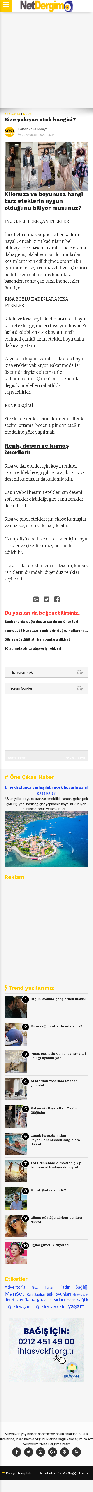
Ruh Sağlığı (36, 1294)
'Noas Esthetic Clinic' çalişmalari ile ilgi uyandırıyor (58, 1056)
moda (27, 114)
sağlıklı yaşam (18, 1306)
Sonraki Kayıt (75, 758)
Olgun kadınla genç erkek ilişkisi (58, 999)
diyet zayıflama (20, 1299)
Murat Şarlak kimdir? (48, 1190)
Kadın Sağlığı (73, 1287)
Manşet (14, 1293)
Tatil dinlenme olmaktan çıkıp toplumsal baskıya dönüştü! (55, 1165)
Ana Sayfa (12, 114)
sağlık (82, 1299)
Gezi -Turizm (43, 1287)
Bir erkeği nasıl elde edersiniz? (56, 1026)
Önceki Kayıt (16, 758)
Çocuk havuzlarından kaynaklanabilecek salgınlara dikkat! (55, 1140)
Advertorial (16, 1287)
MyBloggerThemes (76, 1473)
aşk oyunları (59, 1294)
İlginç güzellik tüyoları (49, 1245)
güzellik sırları (51, 1299)
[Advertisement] (46, 60)
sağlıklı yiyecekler (50, 1306)
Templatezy (26, 1473)
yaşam (76, 1305)
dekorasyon (80, 1294)
